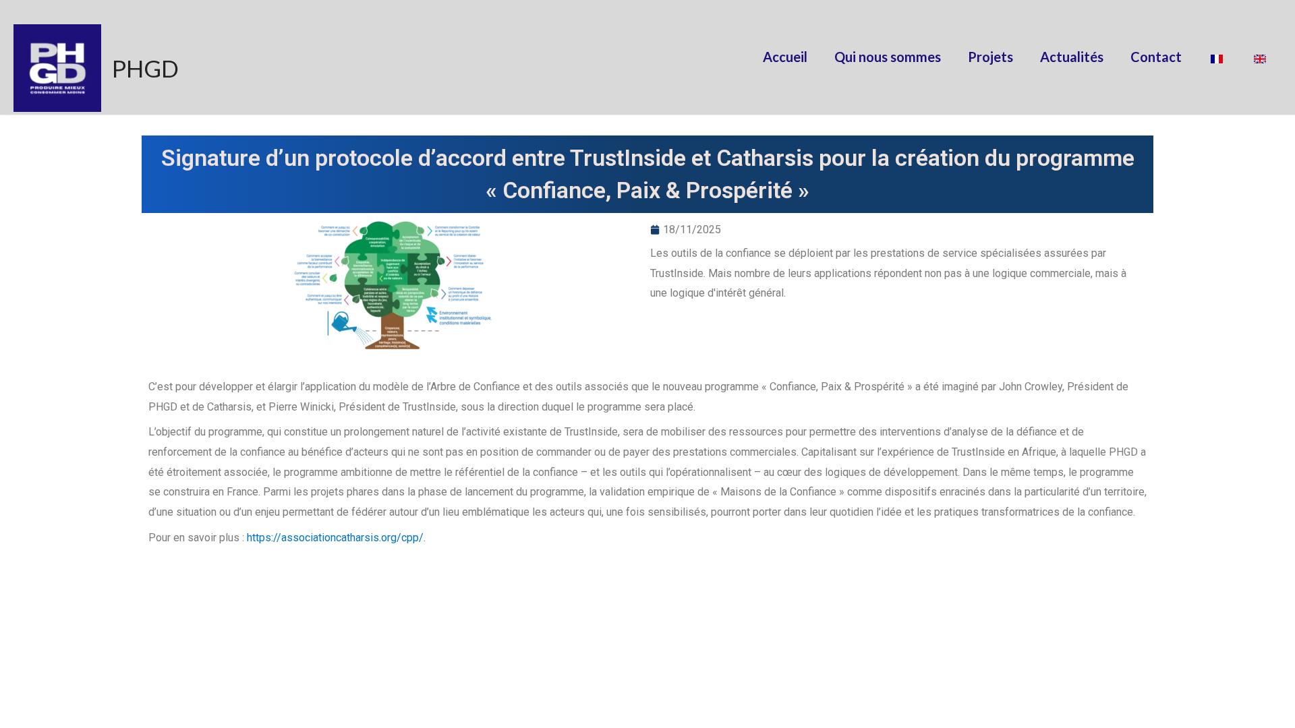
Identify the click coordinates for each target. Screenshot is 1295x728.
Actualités (1071, 57)
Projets (990, 57)
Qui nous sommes (887, 57)
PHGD (145, 68)
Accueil (785, 57)
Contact (1156, 57)
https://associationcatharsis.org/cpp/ (335, 537)
